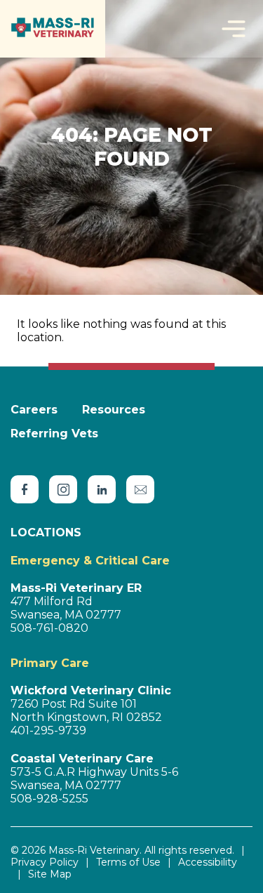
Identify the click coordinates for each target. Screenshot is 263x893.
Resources (113, 409)
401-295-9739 (48, 730)
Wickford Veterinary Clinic (91, 690)
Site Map (50, 874)
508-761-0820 (49, 628)
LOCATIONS (46, 532)
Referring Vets (54, 433)
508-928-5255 (49, 798)
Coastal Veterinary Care (82, 758)
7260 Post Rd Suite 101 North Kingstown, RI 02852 (86, 710)
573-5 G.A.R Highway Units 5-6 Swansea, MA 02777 (94, 778)
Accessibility (207, 862)
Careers (34, 409)
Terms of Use (128, 862)
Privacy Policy (45, 862)
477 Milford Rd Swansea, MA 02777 (66, 608)
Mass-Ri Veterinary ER (76, 588)
